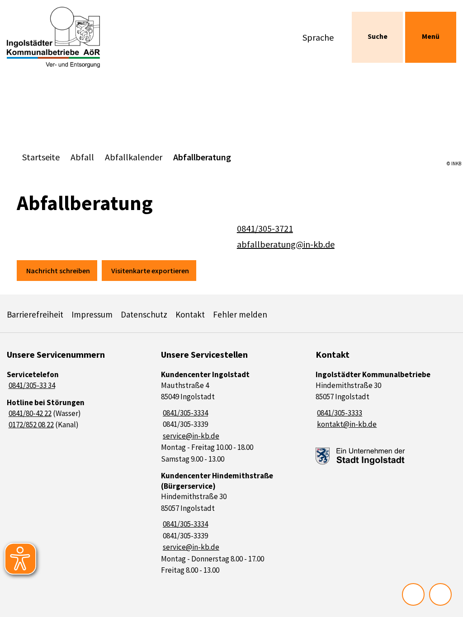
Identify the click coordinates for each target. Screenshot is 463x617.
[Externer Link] (360, 456)
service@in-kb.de (190, 436)
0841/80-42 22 (29, 413)
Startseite (41, 157)
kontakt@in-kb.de (346, 424)
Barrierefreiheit (35, 314)
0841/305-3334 (184, 413)
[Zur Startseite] (58, 37)
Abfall (82, 157)
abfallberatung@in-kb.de (285, 244)
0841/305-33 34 (31, 385)
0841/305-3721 (264, 228)
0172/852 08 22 (30, 425)
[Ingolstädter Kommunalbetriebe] (386, 399)
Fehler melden (240, 314)
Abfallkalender (133, 157)
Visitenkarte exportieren (150, 270)
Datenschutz (144, 314)
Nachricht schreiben (58, 270)
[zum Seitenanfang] (440, 594)
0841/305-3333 (339, 413)
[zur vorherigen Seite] (413, 594)
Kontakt (190, 314)
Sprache (318, 37)
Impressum (92, 314)
